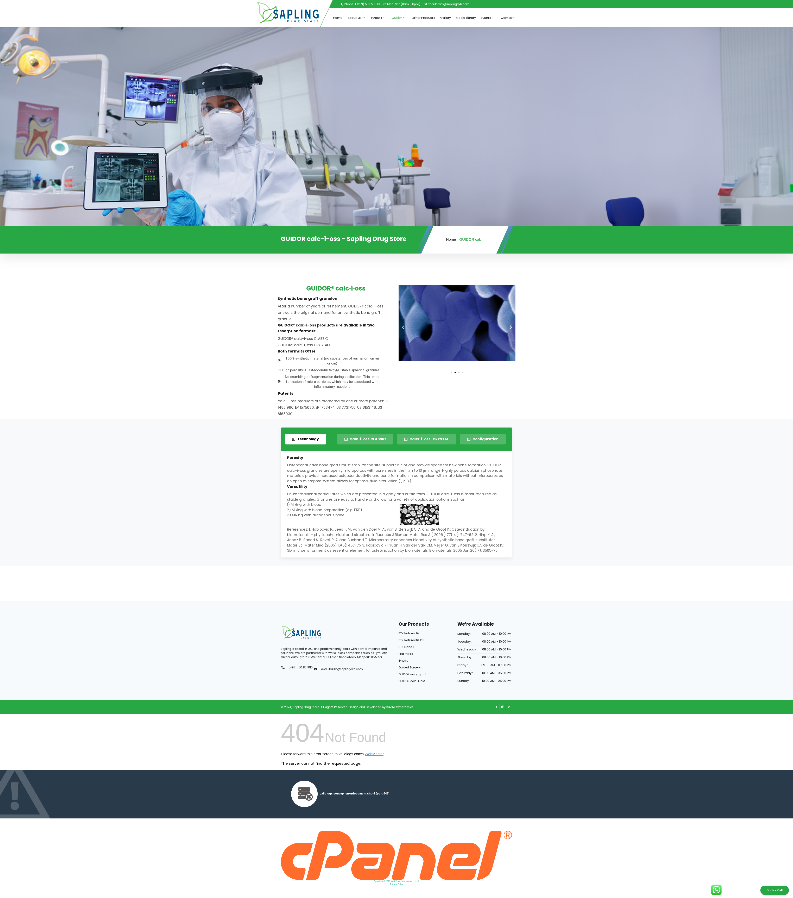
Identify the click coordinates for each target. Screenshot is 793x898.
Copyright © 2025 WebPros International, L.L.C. (396, 881)
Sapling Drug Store (306, 707)
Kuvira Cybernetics (399, 707)
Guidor (397, 17)
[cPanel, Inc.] (396, 855)
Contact (507, 17)
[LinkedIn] (509, 707)
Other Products (423, 17)
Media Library (466, 17)
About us (354, 17)
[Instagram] (503, 707)
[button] (403, 327)
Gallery (445, 17)
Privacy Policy (396, 884)
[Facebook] (496, 707)
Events (486, 17)
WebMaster (374, 754)
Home (337, 17)
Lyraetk (376, 17)
